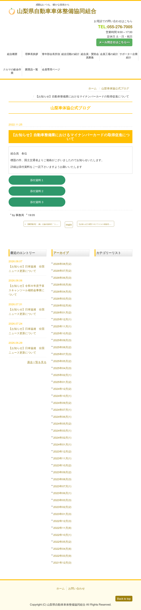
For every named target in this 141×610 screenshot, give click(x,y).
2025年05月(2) (62, 361)
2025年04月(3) (62, 368)
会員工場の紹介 (109, 54)
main (69, 225)
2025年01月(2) (62, 382)
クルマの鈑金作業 (12, 71)
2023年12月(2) (62, 451)
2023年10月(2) (62, 465)
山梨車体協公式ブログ (115, 88)
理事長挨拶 (31, 54)
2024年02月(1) (62, 437)
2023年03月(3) (62, 500)
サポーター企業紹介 (129, 55)
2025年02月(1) (62, 375)
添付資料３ (37, 202)
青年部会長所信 (51, 54)
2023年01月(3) (62, 514)
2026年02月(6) (62, 305)
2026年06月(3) (62, 278)
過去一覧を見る (36, 362)
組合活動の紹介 (70, 54)
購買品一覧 (31, 69)
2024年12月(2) (62, 389)
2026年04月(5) (62, 291)
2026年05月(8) (62, 284)
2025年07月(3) (62, 354)
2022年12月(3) (62, 521)
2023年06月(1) (62, 493)
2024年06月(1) (62, 417)
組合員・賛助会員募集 (90, 55)
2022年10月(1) (62, 535)
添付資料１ (37, 180)
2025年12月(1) (62, 319)
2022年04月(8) (62, 549)
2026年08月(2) (62, 264)
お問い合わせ (76, 588)
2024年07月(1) (62, 410)
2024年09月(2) (62, 403)
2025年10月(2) (62, 333)
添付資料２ (37, 191)
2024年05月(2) (62, 423)
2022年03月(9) (62, 556)
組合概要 (12, 54)
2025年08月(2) (62, 347)
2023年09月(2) (62, 472)
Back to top (124, 599)
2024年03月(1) (62, 430)
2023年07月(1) (62, 486)
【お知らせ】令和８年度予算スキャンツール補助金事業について (26, 290)
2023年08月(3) (62, 479)
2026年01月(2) (62, 312)
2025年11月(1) (62, 326)
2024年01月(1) (62, 444)
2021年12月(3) (62, 562)
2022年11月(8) (62, 528)
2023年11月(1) (62, 458)
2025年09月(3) (62, 340)
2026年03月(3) (62, 298)
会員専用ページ (51, 69)
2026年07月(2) (62, 271)
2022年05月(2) (62, 542)
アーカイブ (61, 252)
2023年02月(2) (62, 507)
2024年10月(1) (62, 396)
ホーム (92, 88)
